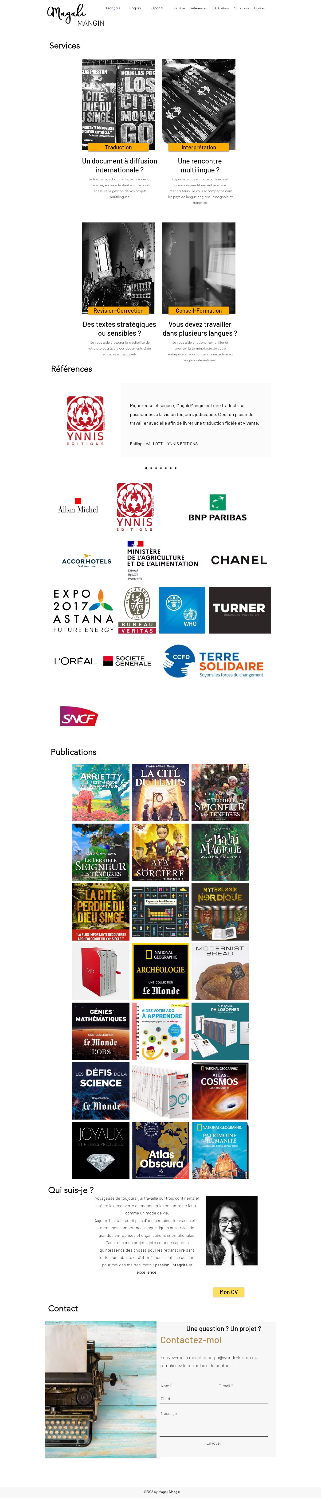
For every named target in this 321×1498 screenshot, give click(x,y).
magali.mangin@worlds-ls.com (220, 1357)
